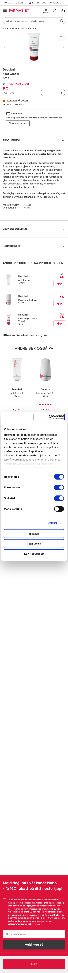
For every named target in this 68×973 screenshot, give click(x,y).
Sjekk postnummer (18, 123)
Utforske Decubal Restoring (23, 335)
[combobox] (34, 20)
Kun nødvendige (34, 553)
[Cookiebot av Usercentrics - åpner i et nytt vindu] (49, 417)
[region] (34, 47)
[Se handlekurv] (63, 10)
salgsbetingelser (16, 924)
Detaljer (52, 522)
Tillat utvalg (34, 543)
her (46, 921)
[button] (6, 47)
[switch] (59, 487)
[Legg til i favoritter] (61, 37)
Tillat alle (34, 533)
